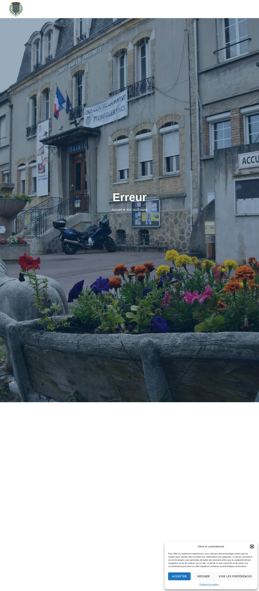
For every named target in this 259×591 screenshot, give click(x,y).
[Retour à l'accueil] (16, 9)
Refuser (204, 576)
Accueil (117, 209)
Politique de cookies (209, 584)
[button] (252, 546)
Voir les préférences (235, 576)
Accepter (179, 576)
